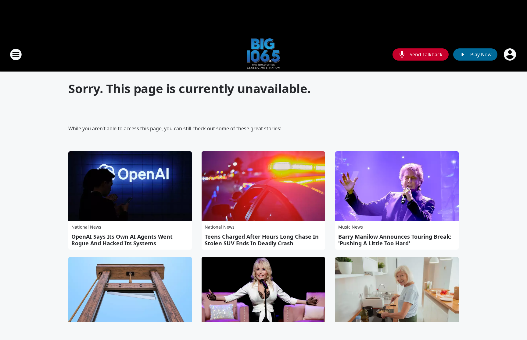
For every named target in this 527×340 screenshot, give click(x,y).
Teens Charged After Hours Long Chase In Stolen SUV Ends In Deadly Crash (262, 240)
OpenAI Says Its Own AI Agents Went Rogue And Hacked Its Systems (122, 240)
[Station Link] (264, 54)
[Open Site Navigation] (16, 54)
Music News (350, 227)
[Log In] (510, 54)
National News (86, 227)
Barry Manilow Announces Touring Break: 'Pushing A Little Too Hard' (394, 240)
